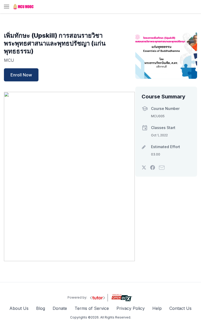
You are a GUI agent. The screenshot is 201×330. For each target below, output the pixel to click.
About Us (19, 308)
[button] (6, 7)
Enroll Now (21, 74)
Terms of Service (92, 308)
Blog (40, 308)
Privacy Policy (130, 308)
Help (157, 308)
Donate (60, 308)
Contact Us (180, 308)
